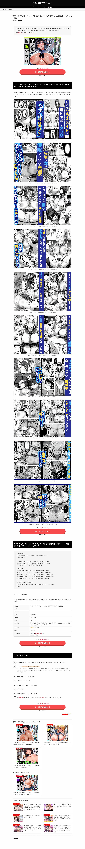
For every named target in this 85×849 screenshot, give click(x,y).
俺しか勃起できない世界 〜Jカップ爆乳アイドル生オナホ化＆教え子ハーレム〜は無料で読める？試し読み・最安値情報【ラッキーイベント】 (62, 828)
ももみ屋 (19, 20)
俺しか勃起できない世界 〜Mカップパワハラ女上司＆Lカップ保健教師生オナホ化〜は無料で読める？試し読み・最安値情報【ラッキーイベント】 (32, 807)
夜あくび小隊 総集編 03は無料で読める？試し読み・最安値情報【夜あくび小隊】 (62, 806)
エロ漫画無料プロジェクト (42, 3)
